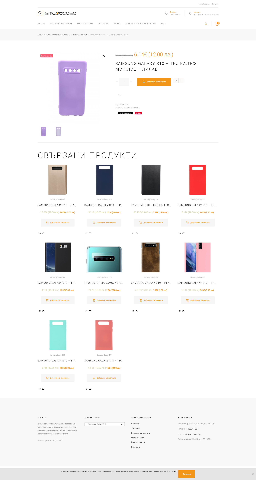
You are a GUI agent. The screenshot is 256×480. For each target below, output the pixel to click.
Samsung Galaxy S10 (80, 35)
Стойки (116, 24)
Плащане (135, 424)
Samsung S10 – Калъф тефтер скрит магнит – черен (151, 205)
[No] (252, 474)
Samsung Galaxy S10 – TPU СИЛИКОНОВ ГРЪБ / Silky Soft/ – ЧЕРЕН (58, 282)
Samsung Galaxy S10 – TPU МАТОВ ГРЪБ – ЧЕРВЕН (198, 205)
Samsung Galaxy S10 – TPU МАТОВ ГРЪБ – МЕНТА (58, 360)
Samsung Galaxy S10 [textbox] (104, 424)
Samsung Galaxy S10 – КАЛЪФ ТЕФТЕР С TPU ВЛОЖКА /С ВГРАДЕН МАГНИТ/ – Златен (58, 205)
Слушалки (103, 24)
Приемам (187, 474)
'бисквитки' (172, 471)
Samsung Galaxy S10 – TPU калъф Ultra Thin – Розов (198, 282)
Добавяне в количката (156, 82)
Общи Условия (137, 438)
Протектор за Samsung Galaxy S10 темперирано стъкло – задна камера (104, 282)
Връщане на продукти (140, 433)
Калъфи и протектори (61, 24)
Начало (41, 24)
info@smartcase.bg (192, 434)
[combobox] (105, 424)
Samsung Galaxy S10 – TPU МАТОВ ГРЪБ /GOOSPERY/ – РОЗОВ (104, 360)
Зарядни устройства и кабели (140, 24)
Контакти (215, 4)
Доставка (135, 428)
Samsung (67, 35)
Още (163, 24)
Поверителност (138, 442)
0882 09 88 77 (175, 14)
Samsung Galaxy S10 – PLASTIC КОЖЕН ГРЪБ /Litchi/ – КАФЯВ (151, 282)
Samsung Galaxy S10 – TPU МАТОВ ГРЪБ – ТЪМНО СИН (104, 205)
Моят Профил (204, 4)
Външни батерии (85, 24)
